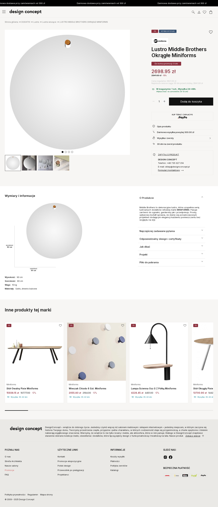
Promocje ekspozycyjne (69, 461)
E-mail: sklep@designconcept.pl (174, 167)
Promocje (9, 470)
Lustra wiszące (49, 22)
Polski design (64, 465)
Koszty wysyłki (117, 456)
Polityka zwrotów (118, 465)
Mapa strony (46, 494)
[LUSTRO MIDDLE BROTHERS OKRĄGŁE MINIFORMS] (67, 92)
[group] (34, 362)
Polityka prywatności (15, 494)
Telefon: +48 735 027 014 (171, 163)
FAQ (7, 474)
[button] (63, 152)
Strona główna (11, 22)
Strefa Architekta (13, 461)
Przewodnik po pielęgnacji (71, 470)
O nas (8, 456)
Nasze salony (11, 465)
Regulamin (33, 494)
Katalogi (114, 470)
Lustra (36, 22)
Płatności (115, 461)
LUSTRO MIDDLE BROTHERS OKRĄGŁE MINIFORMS (84, 22)
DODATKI (25, 22)
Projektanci (63, 474)
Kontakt (61, 456)
